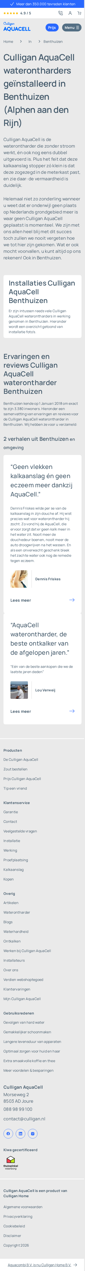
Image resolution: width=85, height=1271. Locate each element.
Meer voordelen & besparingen (28, 1070)
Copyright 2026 (16, 1245)
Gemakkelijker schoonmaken (27, 1032)
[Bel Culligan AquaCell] (60, 13)
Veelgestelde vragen (20, 831)
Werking (10, 850)
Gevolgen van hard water (23, 1022)
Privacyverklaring (17, 1216)
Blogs (8, 922)
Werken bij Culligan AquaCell (27, 950)
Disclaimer (12, 1235)
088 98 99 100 (17, 1109)
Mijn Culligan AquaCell (22, 998)
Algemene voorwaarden (22, 1206)
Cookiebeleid (14, 1226)
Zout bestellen (15, 769)
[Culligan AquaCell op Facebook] (8, 1133)
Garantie (10, 811)
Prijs (52, 27)
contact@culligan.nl (24, 1119)
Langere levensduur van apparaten (32, 1041)
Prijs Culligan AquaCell (22, 778)
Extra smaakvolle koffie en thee (29, 1060)
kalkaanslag (20, 513)
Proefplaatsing (15, 860)
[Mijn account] (70, 13)
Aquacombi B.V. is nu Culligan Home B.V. (39, 1264)
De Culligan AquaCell (20, 759)
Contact (10, 821)
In (30, 41)
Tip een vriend (15, 788)
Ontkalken (12, 941)
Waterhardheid (15, 931)
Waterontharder (16, 912)
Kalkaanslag (13, 869)
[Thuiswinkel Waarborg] (42, 1163)
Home (8, 41)
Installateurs (14, 960)
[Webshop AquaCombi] (79, 13)
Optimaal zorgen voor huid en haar (31, 1051)
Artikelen (11, 902)
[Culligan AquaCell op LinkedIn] (20, 1133)
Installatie (11, 840)
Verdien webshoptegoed (23, 979)
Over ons (10, 970)
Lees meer (20, 600)
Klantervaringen (17, 989)
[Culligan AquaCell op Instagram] (32, 1133)
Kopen (8, 879)
